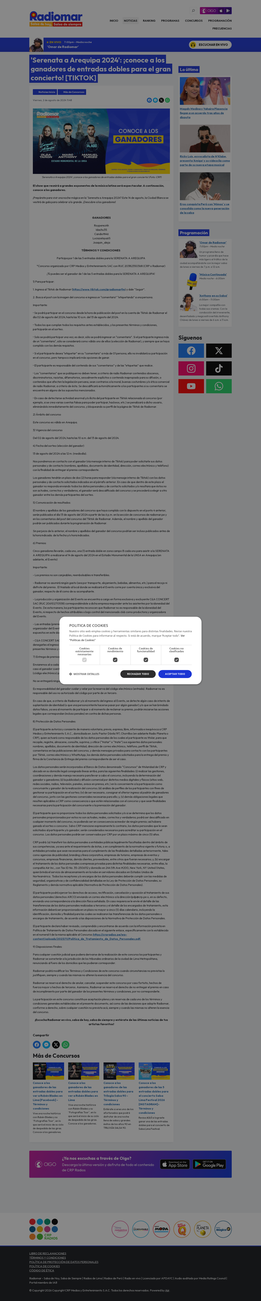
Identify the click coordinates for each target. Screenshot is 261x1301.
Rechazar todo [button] (138, 674)
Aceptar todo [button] (175, 674)
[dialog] (130, 650)
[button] (84, 674)
